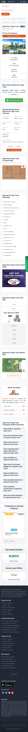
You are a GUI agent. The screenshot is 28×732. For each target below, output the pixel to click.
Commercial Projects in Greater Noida (11, 625)
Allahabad (7, 589)
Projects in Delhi (6, 612)
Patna (12, 593)
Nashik (8, 593)
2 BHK (14, 304)
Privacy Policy (6, 726)
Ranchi (3, 594)
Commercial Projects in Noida (9, 623)
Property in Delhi (6, 647)
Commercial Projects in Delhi (9, 629)
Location (11, 1)
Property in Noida (6, 641)
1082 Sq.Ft (14, 325)
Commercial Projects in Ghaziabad (10, 632)
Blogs (19, 726)
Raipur (23, 593)
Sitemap (13, 726)
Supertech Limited (8, 28)
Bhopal (18, 589)
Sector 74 (14, 18)
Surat (7, 594)
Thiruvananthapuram (15, 594)
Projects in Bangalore (7, 609)
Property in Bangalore (7, 645)
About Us (9, 724)
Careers (24, 724)
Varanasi (4, 596)
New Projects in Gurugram (8, 657)
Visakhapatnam (11, 596)
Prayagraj (17, 593)
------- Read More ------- (14, 94)
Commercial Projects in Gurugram (10, 621)
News (24, 726)
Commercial (9, 514)
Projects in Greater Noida (8, 607)
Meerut (23, 591)
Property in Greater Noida (8, 643)
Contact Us (16, 724)
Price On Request (10, 33)
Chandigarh (19, 596)
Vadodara (24, 594)
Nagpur (3, 593)
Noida (8, 18)
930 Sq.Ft (14, 308)
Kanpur (14, 591)
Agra (2, 589)
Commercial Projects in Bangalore (10, 627)
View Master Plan (14, 375)
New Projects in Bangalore (8, 663)
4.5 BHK (14, 343)
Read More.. (22, 402)
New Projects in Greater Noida (9, 661)
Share (11, 146)
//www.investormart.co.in (16, 729)
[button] (24, 529)
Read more (14, 674)
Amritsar (13, 589)
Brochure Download (15, 100)
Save (19, 146)
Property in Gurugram (7, 639)
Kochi (19, 591)
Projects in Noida (6, 605)
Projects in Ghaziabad (7, 614)
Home (4, 18)
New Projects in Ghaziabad (8, 667)
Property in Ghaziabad (7, 650)
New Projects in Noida (7, 659)
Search (6, 14)
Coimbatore (4, 591)
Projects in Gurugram (7, 603)
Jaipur (9, 591)
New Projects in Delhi (7, 665)
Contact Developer (14, 36)
